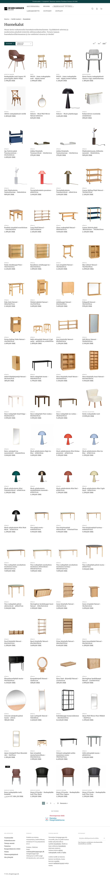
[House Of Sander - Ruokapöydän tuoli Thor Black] (42, 776)
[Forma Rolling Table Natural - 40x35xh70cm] (16, 323)
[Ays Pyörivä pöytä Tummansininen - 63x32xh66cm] (16, 135)
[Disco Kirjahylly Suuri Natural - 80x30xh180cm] (94, 361)
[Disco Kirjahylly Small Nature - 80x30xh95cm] (68, 361)
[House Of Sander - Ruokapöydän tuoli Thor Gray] (94, 776)
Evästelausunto (9, 840)
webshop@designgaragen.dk (35, 851)
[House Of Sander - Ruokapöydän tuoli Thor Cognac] (68, 776)
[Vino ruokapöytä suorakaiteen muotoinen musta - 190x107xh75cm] (16, 549)
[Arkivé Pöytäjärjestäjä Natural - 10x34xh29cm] (16, 361)
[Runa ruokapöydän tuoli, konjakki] (16, 776)
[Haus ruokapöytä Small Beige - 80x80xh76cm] (16, 398)
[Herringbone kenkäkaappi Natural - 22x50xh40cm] (94, 663)
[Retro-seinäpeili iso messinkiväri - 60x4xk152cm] (16, 435)
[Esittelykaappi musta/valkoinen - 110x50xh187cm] (68, 700)
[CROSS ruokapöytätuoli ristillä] (16, 98)
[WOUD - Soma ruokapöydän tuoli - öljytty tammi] (42, 61)
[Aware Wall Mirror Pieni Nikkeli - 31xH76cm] (94, 700)
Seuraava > (64, 803)
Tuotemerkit (8, 838)
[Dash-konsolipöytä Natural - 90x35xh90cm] (94, 625)
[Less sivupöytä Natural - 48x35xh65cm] (68, 249)
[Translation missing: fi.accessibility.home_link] (14, 8)
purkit (57, 861)
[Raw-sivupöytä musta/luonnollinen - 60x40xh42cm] (42, 737)
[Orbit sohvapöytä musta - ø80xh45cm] (94, 737)
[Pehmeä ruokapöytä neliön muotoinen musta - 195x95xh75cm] (68, 737)
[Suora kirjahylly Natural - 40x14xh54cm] (68, 588)
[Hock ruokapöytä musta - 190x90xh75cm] (42, 361)
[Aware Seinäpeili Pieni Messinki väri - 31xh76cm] (16, 737)
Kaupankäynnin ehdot (12, 849)
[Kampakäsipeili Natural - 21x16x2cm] (42, 663)
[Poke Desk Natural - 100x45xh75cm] (16, 286)
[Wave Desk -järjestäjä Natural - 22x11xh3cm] (68, 663)
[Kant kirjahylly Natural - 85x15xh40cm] (68, 323)
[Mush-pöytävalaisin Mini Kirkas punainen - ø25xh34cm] (68, 435)
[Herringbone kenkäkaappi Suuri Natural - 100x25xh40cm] (42, 588)
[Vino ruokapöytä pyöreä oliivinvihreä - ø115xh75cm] (16, 588)
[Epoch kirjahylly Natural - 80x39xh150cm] (42, 625)
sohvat (60, 850)
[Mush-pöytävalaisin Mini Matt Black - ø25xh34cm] (16, 512)
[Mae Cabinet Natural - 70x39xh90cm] (94, 249)
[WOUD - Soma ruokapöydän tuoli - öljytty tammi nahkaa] (68, 61)
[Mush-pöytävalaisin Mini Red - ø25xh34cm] (68, 473)
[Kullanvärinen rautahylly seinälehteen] (94, 98)
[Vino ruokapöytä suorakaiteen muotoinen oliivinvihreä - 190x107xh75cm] (42, 549)
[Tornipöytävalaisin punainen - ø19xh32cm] (42, 174)
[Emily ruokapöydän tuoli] (94, 398)
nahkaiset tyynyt (59, 863)
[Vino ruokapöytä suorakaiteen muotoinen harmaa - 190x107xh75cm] (68, 549)
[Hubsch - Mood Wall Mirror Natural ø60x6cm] (42, 98)
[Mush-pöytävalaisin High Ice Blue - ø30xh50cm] (42, 435)
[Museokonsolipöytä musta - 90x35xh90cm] (16, 663)
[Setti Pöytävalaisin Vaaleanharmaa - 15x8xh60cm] (16, 174)
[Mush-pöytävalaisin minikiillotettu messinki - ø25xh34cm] (42, 473)
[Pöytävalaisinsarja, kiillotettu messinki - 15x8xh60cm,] (94, 135)
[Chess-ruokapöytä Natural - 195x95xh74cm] (68, 212)
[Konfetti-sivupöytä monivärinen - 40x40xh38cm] (16, 212)
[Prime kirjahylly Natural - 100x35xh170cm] (68, 625)
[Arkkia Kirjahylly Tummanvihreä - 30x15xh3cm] (42, 135)
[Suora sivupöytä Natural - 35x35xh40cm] (94, 588)
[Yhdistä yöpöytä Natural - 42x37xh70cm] (42, 286)
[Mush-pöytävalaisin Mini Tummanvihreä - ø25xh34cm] (16, 473)
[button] (92, 9)
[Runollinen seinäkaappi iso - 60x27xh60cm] (42, 249)
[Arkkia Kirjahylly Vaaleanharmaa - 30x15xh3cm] (68, 135)
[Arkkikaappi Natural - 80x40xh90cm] (68, 286)
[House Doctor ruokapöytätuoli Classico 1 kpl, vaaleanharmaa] (94, 61)
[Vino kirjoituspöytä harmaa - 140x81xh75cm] (94, 512)
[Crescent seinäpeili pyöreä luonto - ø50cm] (16, 700)
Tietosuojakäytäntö (11, 854)
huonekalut (57, 844)
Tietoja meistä (9, 843)
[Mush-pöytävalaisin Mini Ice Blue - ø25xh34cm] (94, 435)
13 (58, 803)
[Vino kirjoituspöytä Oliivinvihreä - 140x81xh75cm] (68, 512)
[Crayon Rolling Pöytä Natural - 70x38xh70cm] (94, 174)
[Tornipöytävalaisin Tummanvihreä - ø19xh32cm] (68, 174)
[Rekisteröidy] (105, 838)
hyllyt (64, 852)
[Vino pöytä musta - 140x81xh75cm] (42, 512)
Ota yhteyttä (8, 857)
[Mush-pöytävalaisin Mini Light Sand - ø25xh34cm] (94, 473)
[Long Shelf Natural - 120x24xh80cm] (42, 212)
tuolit (59, 852)
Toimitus (7, 846)
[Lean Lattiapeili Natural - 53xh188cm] (42, 700)
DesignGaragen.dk (14, 874)
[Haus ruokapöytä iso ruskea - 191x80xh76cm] (68, 398)
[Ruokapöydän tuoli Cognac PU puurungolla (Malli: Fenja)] (16, 61)
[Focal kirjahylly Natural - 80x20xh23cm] (16, 625)
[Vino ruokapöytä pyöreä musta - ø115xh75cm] (94, 549)
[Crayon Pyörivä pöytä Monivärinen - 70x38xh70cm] (94, 212)
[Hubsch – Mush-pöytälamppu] (68, 98)
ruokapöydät (53, 852)
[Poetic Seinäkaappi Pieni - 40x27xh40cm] (16, 249)
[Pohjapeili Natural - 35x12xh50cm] (94, 286)
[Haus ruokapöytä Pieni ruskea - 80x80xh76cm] (42, 398)
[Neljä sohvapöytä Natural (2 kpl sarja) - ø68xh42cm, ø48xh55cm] (42, 323)
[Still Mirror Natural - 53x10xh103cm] (94, 323)
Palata (6, 852)
